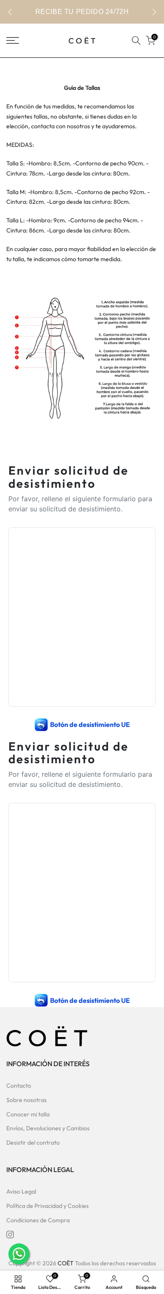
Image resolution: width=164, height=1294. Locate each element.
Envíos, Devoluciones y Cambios (48, 1128)
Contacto (18, 1085)
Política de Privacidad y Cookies (47, 1206)
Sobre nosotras (26, 1100)
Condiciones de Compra (38, 1220)
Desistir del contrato (33, 1142)
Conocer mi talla (28, 1114)
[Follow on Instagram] (10, 1234)
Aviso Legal (21, 1191)
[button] (154, 12)
